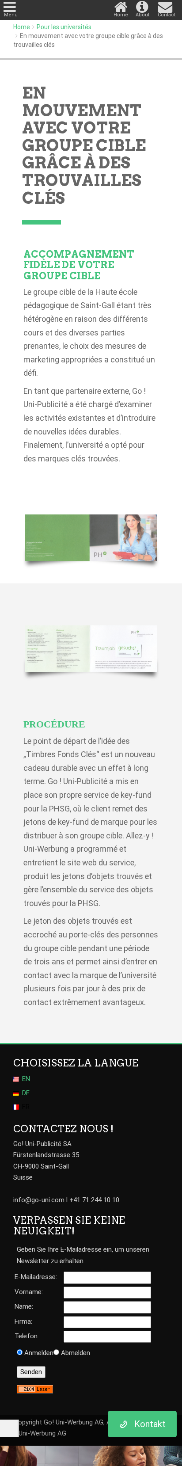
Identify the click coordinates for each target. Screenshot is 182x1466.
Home (21, 26)
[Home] (121, 4)
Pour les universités (64, 26)
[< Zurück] (9, 1428)
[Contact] (166, 4)
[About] (144, 4)
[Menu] (11, 4)
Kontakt (150, 1424)
